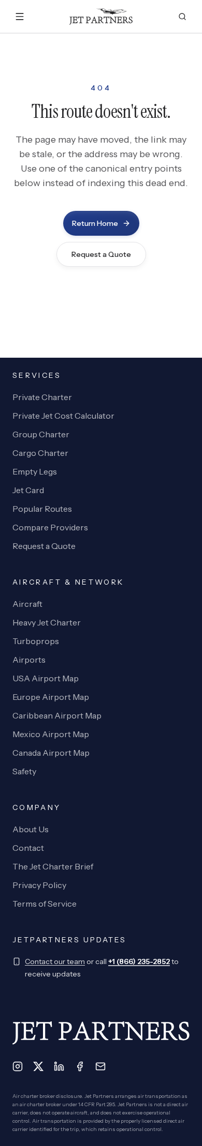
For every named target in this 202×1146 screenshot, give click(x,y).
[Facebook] (80, 1066)
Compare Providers (50, 527)
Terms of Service (44, 903)
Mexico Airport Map (50, 734)
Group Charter (40, 434)
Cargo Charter (40, 453)
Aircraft (27, 604)
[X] (38, 1066)
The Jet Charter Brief (52, 866)
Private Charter (42, 397)
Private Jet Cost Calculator (63, 415)
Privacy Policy (39, 885)
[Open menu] (19, 16)
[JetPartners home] (101, 16)
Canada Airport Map (51, 752)
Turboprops (35, 641)
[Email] (100, 1066)
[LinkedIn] (59, 1066)
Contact (28, 848)
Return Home (95, 223)
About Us (30, 829)
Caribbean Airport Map (57, 715)
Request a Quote (101, 254)
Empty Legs (34, 471)
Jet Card (28, 490)
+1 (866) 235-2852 (139, 961)
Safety (24, 771)
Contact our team (55, 961)
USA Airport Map (45, 678)
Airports (29, 659)
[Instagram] (17, 1066)
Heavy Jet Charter (46, 622)
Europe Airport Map (50, 697)
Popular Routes (42, 508)
